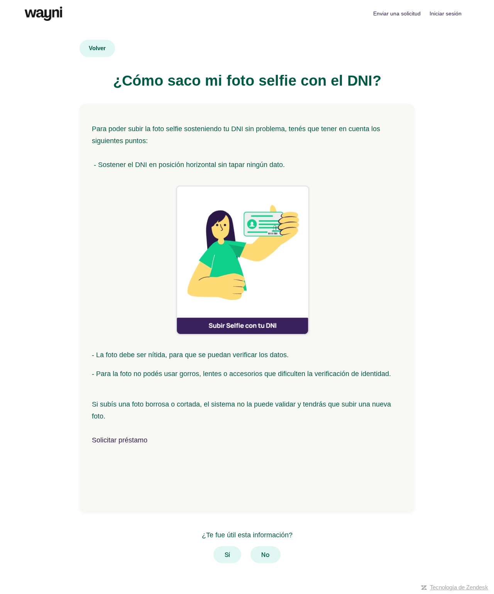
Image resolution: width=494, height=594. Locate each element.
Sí (227, 554)
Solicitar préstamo (119, 440)
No (265, 554)
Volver (97, 48)
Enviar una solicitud (397, 13)
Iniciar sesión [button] (446, 13)
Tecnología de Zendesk (459, 587)
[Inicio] (43, 14)
